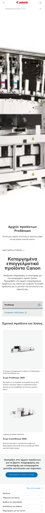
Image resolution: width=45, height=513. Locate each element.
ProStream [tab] (22, 305)
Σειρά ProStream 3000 (14, 377)
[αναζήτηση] (4, 3)
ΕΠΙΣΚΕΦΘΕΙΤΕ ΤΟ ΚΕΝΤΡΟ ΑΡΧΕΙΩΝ (21, 475)
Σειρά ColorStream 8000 (15, 438)
